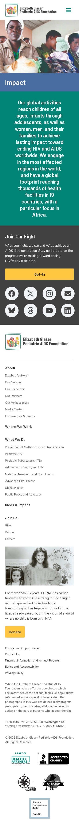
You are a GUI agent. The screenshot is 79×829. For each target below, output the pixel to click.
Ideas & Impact (17, 504)
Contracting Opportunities (22, 648)
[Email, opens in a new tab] (68, 293)
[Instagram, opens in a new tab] (49, 293)
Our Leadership (15, 389)
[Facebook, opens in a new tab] (12, 293)
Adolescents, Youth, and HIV (24, 467)
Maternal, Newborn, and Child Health (29, 474)
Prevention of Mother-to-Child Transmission (34, 447)
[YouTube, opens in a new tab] (49, 310)
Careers (10, 539)
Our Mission (13, 382)
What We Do (15, 439)
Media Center (14, 409)
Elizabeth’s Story (16, 376)
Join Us (11, 517)
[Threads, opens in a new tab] (30, 310)
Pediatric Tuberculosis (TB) (23, 461)
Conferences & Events (20, 416)
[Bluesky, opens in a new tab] (12, 310)
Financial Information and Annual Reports (32, 661)
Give (8, 525)
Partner (10, 532)
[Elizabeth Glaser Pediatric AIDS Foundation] (36, 341)
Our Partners (13, 396)
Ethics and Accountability (22, 667)
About (10, 367)
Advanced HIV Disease (20, 481)
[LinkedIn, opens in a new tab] (68, 310)
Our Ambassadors (17, 403)
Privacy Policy (14, 673)
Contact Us (12, 654)
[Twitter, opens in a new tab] (30, 293)
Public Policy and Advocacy (23, 495)
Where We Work (18, 426)
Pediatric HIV (13, 454)
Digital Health (14, 488)
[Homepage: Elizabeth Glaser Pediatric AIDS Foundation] (20, 10)
